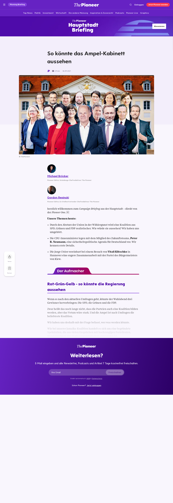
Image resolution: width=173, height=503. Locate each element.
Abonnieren (159, 26)
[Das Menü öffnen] (4, 5)
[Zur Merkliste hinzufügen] (9, 268)
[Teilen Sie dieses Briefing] (9, 257)
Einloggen (139, 5)
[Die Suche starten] (130, 5)
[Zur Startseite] (86, 4)
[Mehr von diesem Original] (86, 26)
